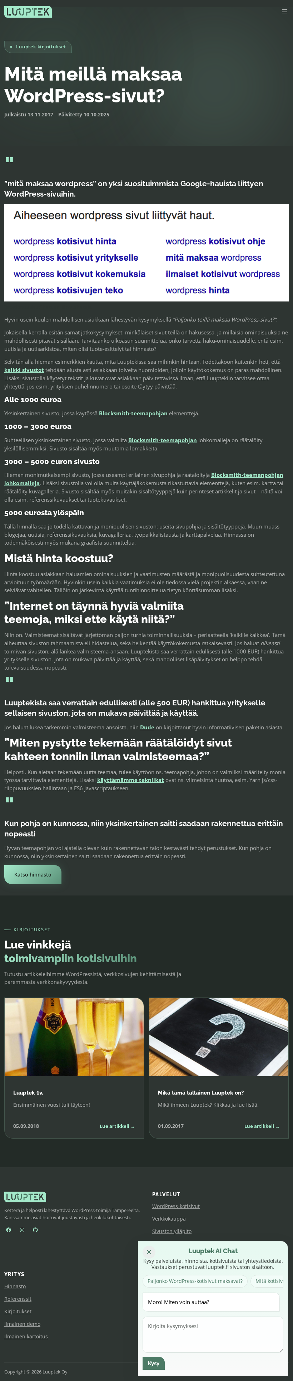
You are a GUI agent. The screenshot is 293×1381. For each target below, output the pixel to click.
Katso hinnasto (32, 874)
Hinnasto (15, 1286)
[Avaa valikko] (284, 12)
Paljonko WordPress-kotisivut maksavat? (195, 1281)
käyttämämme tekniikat (130, 779)
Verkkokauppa (169, 1218)
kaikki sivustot (24, 369)
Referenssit (17, 1298)
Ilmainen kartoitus (26, 1336)
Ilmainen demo (22, 1323)
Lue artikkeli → (117, 1126)
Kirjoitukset (17, 1311)
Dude (147, 727)
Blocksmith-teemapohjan (133, 413)
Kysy (153, 1363)
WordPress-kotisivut (176, 1206)
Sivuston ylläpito (172, 1231)
